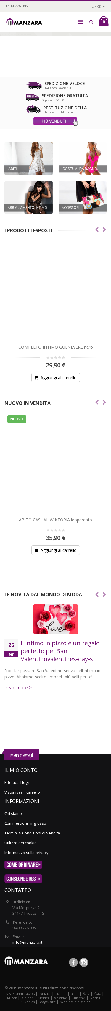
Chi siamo (13, 813)
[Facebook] (73, 962)
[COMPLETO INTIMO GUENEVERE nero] (55, 291)
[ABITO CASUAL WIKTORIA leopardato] (55, 463)
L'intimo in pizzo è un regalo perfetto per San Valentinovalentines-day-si (60, 651)
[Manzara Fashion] (25, 19)
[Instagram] (83, 962)
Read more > (18, 687)
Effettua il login (17, 782)
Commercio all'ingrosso (25, 823)
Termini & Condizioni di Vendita (32, 833)
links (96, 6)
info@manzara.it (27, 942)
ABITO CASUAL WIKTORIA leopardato (55, 520)
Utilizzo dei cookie (20, 842)
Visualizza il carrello (22, 792)
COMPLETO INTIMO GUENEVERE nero (55, 347)
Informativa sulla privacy (26, 852)
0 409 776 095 (16, 6)
